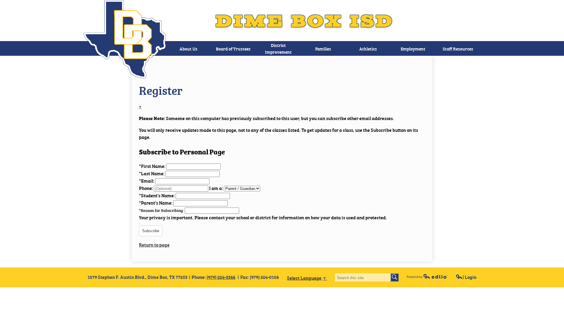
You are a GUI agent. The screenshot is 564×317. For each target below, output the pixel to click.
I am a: (216, 187)
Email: (147, 180)
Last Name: (152, 173)
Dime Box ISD (305, 20)
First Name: (152, 165)
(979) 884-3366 (221, 276)
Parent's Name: (156, 202)
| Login (469, 276)
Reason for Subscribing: (162, 210)
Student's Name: (157, 195)
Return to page (154, 244)
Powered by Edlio (427, 276)
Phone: (146, 187)
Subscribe (150, 231)
